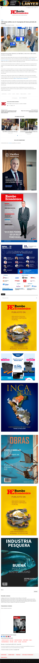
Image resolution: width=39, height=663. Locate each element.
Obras (30, 640)
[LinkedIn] (4, 636)
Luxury (15, 641)
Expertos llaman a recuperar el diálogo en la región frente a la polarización (13, 602)
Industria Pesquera (18, 640)
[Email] (32, 7)
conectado (10, 142)
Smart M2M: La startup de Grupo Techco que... (10, 131)
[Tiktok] (34, 7)
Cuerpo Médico (25, 640)
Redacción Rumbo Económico (9, 25)
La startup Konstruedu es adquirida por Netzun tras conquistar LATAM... (28, 132)
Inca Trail (12, 640)
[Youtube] (19, 660)
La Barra (19, 641)
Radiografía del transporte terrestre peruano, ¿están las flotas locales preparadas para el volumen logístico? (18, 601)
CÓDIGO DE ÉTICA (4, 657)
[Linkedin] (29, 7)
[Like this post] (20, 97)
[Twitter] (27, 7)
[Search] (37, 7)
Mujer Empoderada (5, 641)
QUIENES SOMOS (11, 654)
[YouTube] (6, 636)
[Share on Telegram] (26, 97)
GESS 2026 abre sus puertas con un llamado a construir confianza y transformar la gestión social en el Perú (18, 599)
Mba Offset (24, 641)
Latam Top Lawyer (5, 640)
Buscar (2, 589)
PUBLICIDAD (18, 654)
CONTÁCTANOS (3, 654)
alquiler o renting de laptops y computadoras (21, 78)
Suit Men (11, 641)
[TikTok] (8, 636)
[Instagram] (28, 7)
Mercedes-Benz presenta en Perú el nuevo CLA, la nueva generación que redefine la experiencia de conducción (18, 600)
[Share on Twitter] (22, 97)
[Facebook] (26, 7)
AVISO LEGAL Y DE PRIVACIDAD (27, 654)
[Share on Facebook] (21, 97)
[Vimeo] (33, 7)
